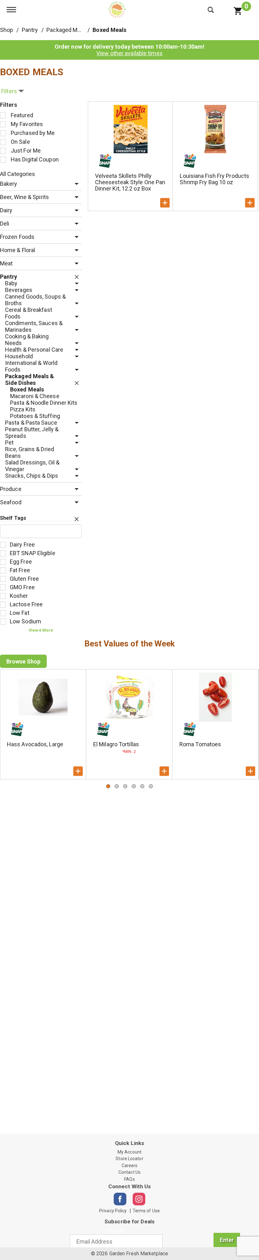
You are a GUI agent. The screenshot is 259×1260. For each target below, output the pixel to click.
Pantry (30, 30)
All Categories (17, 174)
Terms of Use (146, 1210)
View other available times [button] (129, 53)
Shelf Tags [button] (13, 518)
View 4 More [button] (41, 630)
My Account (129, 1151)
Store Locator (129, 1158)
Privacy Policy (113, 1210)
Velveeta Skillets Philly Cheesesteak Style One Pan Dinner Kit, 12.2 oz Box (130, 182)
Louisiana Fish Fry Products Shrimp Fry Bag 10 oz (214, 179)
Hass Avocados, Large (35, 744)
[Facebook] (120, 1199)
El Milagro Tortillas (116, 744)
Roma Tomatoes (200, 744)
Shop (6, 30)
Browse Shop (23, 661)
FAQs (129, 1179)
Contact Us (129, 1172)
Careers (130, 1165)
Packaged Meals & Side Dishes (85, 30)
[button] (75, 184)
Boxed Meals (109, 30)
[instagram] (139, 1199)
